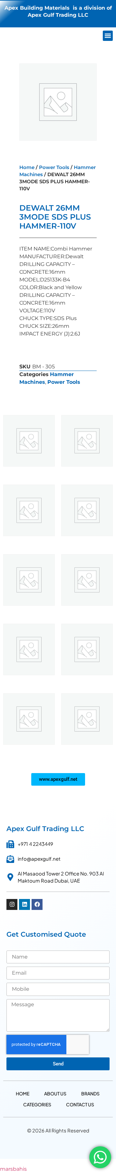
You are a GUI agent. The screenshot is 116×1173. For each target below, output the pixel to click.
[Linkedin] (24, 904)
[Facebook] (37, 904)
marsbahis (13, 1169)
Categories (37, 1104)
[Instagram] (11, 904)
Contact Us (80, 1104)
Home (26, 167)
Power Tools (54, 167)
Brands (90, 1093)
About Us (55, 1093)
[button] (108, 36)
